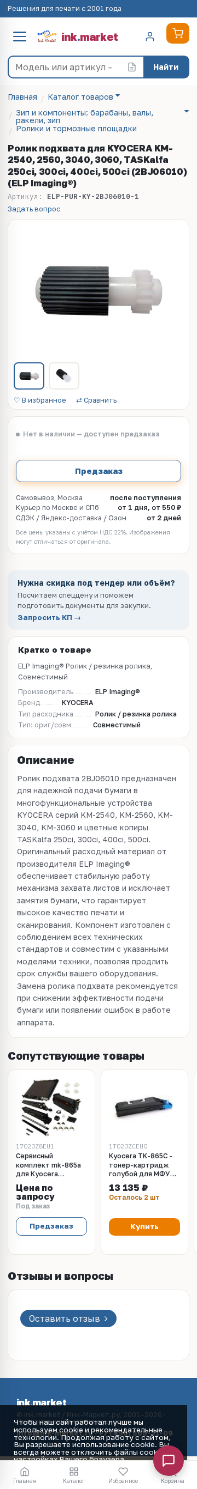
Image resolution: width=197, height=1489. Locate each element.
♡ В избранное (40, 400)
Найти (165, 66)
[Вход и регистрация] (150, 36)
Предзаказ (99, 471)
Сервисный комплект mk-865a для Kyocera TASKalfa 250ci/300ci (48, 1166)
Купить (144, 1226)
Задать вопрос (34, 208)
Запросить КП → (49, 617)
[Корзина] (177, 33)
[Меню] (20, 36)
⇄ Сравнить (96, 400)
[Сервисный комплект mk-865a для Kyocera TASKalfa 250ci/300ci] (51, 1108)
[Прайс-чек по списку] (131, 67)
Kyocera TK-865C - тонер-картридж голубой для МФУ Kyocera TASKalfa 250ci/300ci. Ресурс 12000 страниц (143, 1166)
